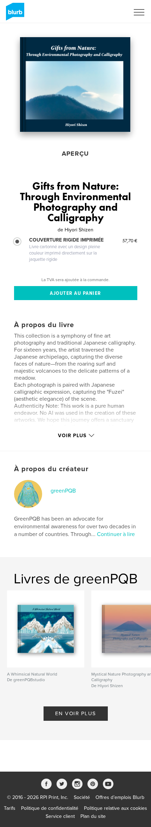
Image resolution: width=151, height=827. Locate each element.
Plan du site (93, 816)
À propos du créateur (51, 469)
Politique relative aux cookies (115, 808)
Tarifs (9, 808)
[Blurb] (14, 14)
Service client (60, 816)
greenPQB (63, 490)
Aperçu (75, 153)
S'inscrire (110, 12)
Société (82, 797)
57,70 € (129, 240)
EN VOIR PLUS (75, 713)
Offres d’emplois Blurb (120, 797)
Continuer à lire (116, 534)
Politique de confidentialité (49, 808)
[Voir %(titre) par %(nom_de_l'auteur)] (75, 84)
